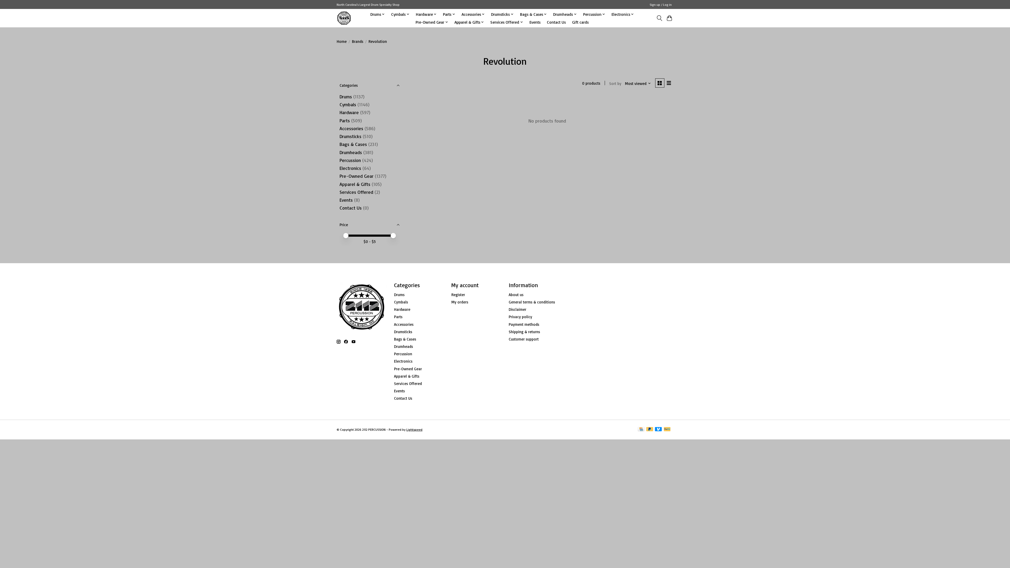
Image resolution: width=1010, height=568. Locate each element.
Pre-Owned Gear (356, 176)
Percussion (350, 160)
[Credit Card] (641, 429)
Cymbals (348, 104)
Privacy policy (520, 316)
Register (458, 294)
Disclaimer (517, 309)
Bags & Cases (353, 144)
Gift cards (580, 22)
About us (516, 294)
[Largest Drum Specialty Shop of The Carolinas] (344, 18)
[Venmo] (658, 429)
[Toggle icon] (659, 18)
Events (535, 22)
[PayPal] (667, 429)
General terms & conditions (532, 302)
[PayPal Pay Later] (649, 429)
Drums (346, 96)
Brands (357, 41)
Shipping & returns (524, 331)
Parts (345, 120)
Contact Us (556, 22)
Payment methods (524, 324)
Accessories (351, 128)
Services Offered (356, 192)
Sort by (615, 83)
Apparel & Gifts (355, 184)
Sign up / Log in (661, 5)
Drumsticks (350, 136)
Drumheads (351, 152)
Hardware (349, 112)
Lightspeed (414, 430)
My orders (459, 302)
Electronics (350, 168)
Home (342, 41)
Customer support (524, 339)
